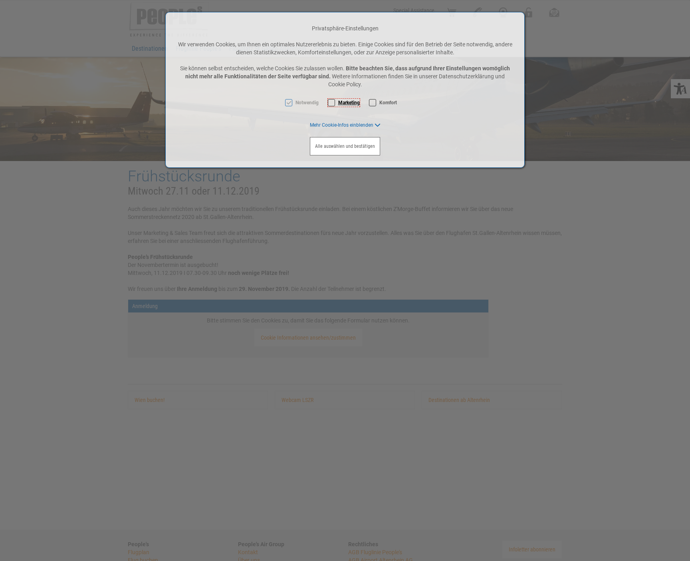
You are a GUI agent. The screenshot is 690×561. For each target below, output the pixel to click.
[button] (345, 125)
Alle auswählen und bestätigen (345, 146)
